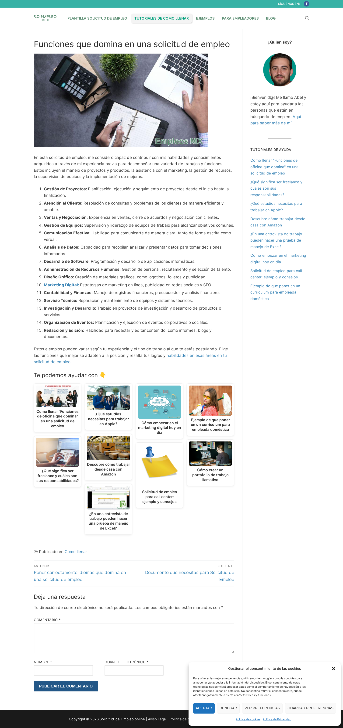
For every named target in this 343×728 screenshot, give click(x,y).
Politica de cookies (248, 719)
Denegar (228, 708)
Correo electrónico (126, 662)
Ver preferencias (262, 708)
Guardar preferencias (310, 708)
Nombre (43, 662)
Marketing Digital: (61, 285)
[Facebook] (306, 4)
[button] (333, 668)
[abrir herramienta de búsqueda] (307, 18)
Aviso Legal (157, 719)
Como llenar (76, 551)
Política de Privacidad (277, 719)
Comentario (47, 620)
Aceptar (204, 708)
